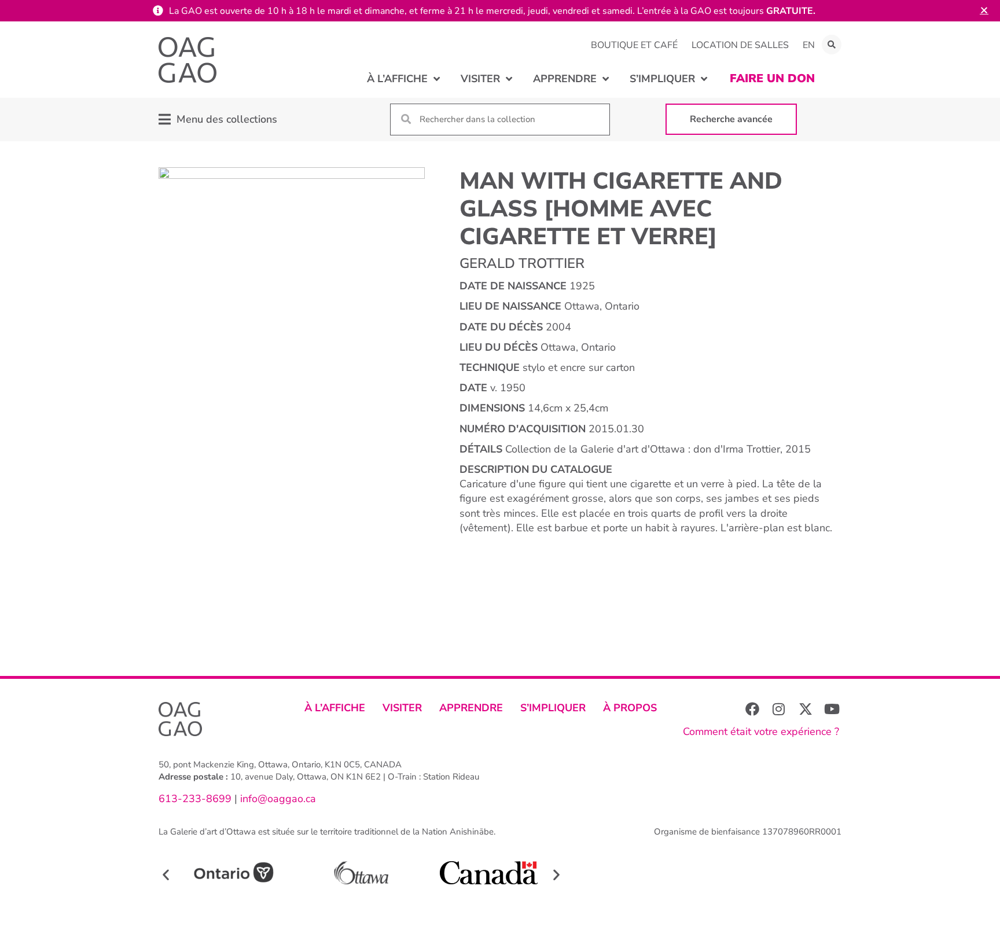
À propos (630, 708)
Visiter (402, 708)
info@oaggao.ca (276, 799)
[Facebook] (752, 709)
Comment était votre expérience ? (761, 731)
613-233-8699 (195, 799)
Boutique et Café (634, 45)
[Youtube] (832, 709)
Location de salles (740, 45)
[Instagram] (779, 709)
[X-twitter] (805, 709)
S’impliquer (553, 708)
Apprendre (471, 708)
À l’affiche (334, 708)
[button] (831, 44)
